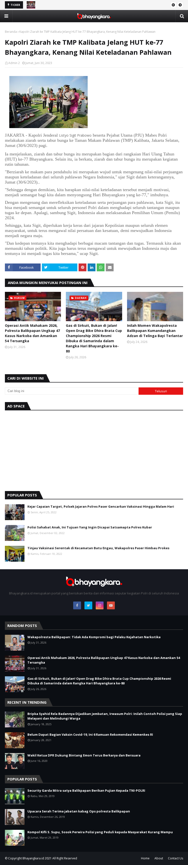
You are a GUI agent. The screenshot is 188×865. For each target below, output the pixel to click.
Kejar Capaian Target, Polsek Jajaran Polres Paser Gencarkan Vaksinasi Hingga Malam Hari (100, 506)
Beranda (11, 32)
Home (145, 858)
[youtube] (111, 605)
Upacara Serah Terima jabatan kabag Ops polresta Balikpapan (78, 811)
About (158, 858)
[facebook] (77, 605)
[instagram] (100, 605)
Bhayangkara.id (33, 858)
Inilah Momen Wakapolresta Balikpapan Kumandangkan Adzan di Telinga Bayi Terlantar (155, 330)
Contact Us (175, 858)
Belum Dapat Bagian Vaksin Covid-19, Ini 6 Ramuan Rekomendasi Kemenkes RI (90, 734)
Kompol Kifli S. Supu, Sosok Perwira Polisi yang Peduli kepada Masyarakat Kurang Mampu (100, 832)
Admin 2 (14, 63)
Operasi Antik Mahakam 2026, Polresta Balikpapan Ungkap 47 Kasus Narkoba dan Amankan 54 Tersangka (32, 333)
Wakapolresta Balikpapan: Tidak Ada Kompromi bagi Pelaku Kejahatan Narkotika (94, 637)
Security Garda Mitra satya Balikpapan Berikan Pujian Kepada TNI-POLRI (86, 790)
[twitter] (88, 605)
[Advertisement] (94, 449)
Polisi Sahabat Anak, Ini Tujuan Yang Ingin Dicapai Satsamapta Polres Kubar (89, 527)
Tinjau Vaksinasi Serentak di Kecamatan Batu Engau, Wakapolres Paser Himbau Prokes (98, 548)
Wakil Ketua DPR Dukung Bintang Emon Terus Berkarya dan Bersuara (84, 755)
